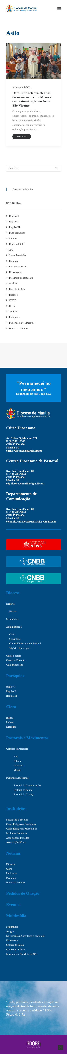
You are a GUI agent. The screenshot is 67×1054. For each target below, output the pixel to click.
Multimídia (16, 916)
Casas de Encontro (16, 660)
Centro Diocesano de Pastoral (25, 643)
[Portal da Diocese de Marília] (21, 8)
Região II (11, 691)
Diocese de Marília (23, 189)
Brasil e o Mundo (15, 882)
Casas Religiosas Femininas (21, 824)
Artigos (10, 931)
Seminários (12, 619)
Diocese (13, 592)
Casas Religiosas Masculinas (21, 828)
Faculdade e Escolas (17, 819)
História (10, 603)
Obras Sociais (13, 655)
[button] (59, 8)
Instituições (16, 808)
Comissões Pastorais (17, 748)
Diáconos (11, 726)
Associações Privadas (17, 837)
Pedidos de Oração (22, 893)
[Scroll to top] (60, 1047)
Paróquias (15, 675)
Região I (10, 686)
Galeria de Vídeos (15, 949)
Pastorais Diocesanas (17, 777)
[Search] (33, 168)
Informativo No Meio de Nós (21, 954)
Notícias (13, 853)
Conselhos (14, 639)
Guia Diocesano (14, 664)
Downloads (12, 940)
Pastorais (11, 878)
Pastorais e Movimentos (27, 738)
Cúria (12, 634)
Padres (9, 722)
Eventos (13, 904)
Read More (22, 136)
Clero (11, 706)
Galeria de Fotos (15, 944)
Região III (11, 695)
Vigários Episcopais (19, 648)
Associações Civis (16, 842)
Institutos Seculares (16, 833)
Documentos (13, 935)
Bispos (12, 611)
